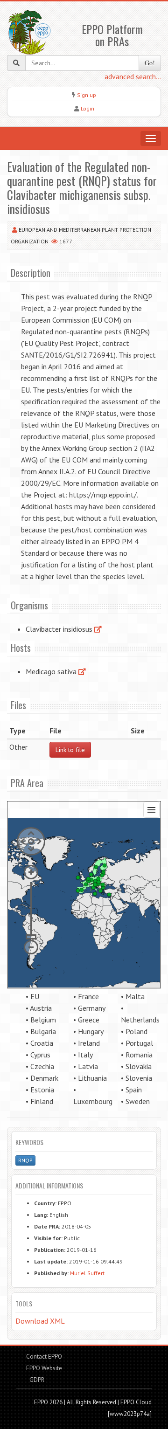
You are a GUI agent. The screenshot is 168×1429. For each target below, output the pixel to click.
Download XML (40, 1320)
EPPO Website (44, 1368)
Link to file (70, 750)
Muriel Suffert (87, 1273)
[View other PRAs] (98, 629)
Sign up (86, 94)
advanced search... (133, 76)
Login (87, 108)
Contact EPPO (44, 1356)
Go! (150, 62)
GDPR (36, 1380)
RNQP (25, 1160)
